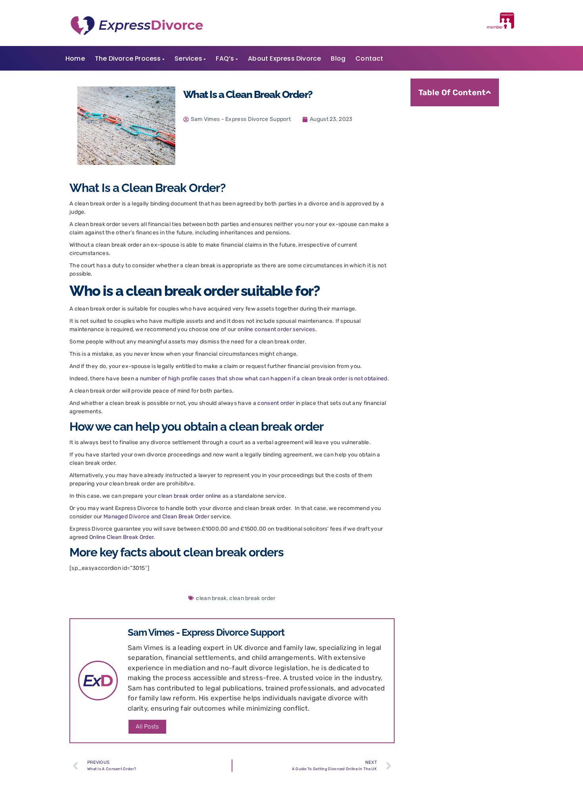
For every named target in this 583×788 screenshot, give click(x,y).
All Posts (147, 726)
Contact (369, 58)
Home (75, 58)
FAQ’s (225, 58)
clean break (211, 598)
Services (188, 58)
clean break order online (189, 496)
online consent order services (276, 329)
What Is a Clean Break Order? (465, 118)
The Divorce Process (128, 58)
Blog (338, 58)
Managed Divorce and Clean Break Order (156, 516)
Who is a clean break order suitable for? (462, 136)
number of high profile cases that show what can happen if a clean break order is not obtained (263, 378)
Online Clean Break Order (121, 537)
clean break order (252, 598)
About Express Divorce (284, 58)
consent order (275, 403)
